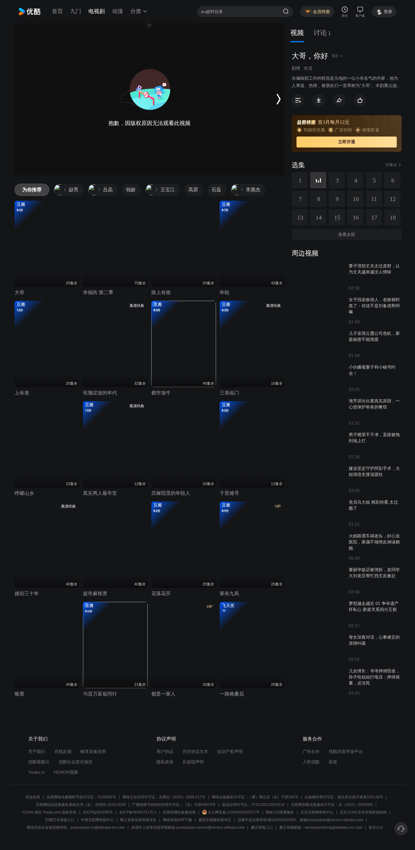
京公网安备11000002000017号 (233, 812)
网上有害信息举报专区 (138, 820)
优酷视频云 (39, 761)
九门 (75, 11)
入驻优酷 (311, 761)
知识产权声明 (230, 751)
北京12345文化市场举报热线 (363, 812)
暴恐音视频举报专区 (214, 820)
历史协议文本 (195, 751)
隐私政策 (164, 761)
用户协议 (164, 751)
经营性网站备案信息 (179, 812)
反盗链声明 (193, 761)
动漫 (117, 11)
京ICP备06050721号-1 (137, 812)
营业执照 (33, 797)
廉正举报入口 (262, 827)
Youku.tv (36, 772)
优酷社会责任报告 (76, 761)
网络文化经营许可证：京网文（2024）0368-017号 (163, 797)
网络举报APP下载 (177, 820)
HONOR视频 (66, 772)
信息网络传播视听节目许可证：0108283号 (81, 797)
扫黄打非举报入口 (59, 820)
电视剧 (96, 11)
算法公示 (376, 827)
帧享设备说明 (93, 751)
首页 (57, 11)
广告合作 (311, 751)
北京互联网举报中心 (316, 812)
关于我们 (36, 751)
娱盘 (333, 761)
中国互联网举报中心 (97, 820)
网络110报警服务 (280, 812)
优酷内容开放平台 (346, 751)
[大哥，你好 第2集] (318, 180)
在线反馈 (62, 751)
